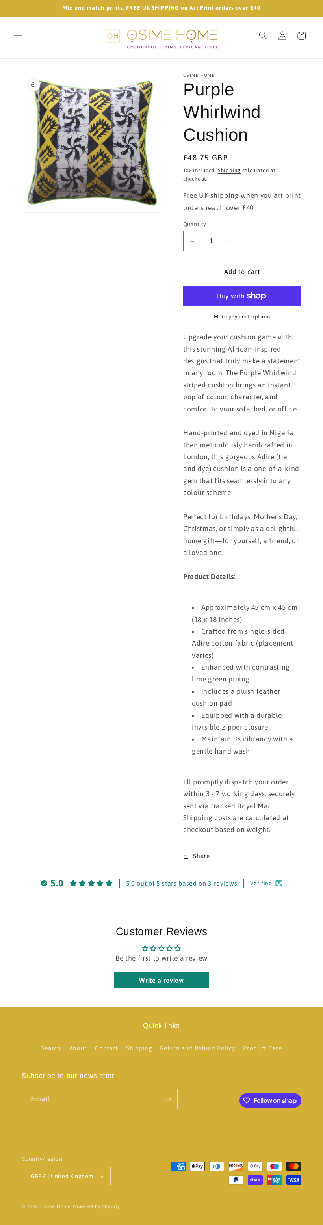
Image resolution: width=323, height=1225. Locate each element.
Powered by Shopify (96, 1206)
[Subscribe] (167, 1099)
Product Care (262, 1048)
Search (51, 1048)
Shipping (229, 170)
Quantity (194, 224)
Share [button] (201, 856)
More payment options (242, 317)
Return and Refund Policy (197, 1048)
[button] (18, 35)
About (78, 1048)
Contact (106, 1048)
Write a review (161, 980)
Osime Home (55, 1206)
